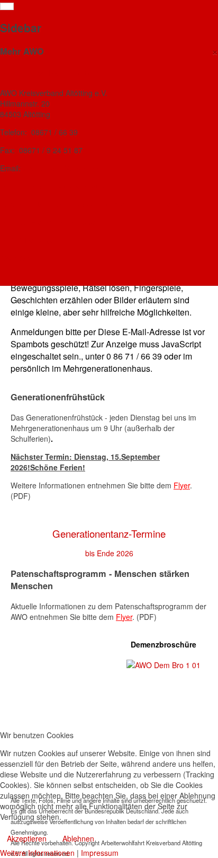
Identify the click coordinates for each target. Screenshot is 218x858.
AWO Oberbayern (31, 240)
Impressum (100, 852)
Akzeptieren (27, 838)
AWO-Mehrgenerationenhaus (52, 186)
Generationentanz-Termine (109, 533)
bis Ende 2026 (109, 553)
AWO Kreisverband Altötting (51, 72)
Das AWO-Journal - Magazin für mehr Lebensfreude (92, 204)
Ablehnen (78, 838)
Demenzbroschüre (163, 644)
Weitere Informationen (37, 852)
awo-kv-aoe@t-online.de (64, 168)
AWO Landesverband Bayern (52, 222)
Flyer (182, 485)
